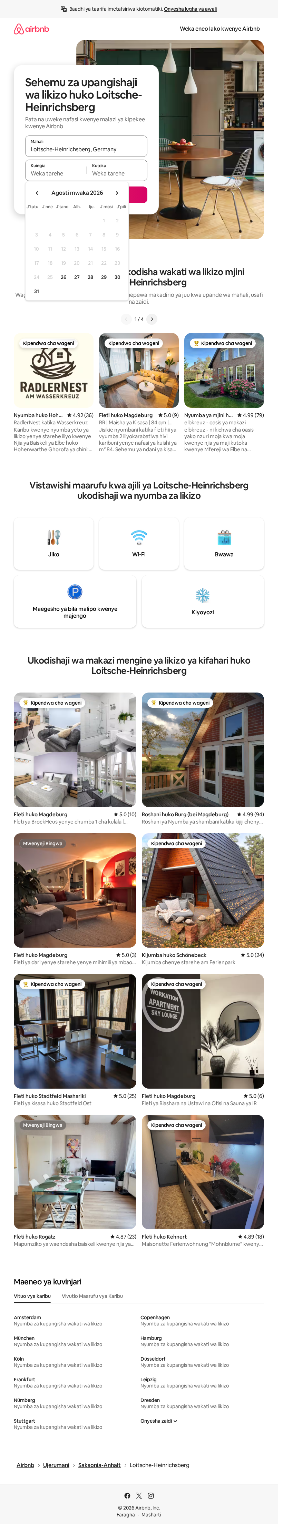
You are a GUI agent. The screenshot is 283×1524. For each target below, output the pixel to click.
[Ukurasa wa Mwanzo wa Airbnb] (31, 29)
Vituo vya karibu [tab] (32, 1296)
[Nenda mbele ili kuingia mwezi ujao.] (117, 193)
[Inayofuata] (151, 319)
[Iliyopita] (126, 319)
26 (63, 277)
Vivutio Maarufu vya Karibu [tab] (92, 1296)
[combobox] (86, 149)
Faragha (126, 1515)
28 (90, 277)
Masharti (151, 1515)
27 (77, 277)
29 (104, 277)
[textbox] (56, 173)
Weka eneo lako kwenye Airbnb (220, 28)
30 (117, 277)
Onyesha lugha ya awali (190, 9)
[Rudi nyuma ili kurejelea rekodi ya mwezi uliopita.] (37, 193)
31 (36, 291)
